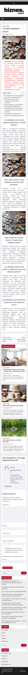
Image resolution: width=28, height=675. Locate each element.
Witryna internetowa (8, 541)
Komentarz (6, 505)
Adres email (6, 533)
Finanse (3, 632)
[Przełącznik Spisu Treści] (22, 93)
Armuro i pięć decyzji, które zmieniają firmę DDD (14, 591)
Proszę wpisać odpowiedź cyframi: (12, 556)
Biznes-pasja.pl (17, 669)
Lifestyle (4, 638)
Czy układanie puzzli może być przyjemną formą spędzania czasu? (14, 114)
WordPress (6, 673)
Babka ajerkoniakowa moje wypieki (13, 405)
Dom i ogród (6, 26)
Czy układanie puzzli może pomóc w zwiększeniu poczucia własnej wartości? (13, 110)
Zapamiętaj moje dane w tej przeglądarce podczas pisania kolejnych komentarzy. (13, 550)
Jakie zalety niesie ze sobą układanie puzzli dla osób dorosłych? (11, 101)
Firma (3, 635)
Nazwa (4, 525)
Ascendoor (16, 671)
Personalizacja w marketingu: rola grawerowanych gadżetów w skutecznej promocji (12, 582)
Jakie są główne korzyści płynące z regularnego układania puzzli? (13, 105)
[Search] (25, 19)
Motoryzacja (5, 641)
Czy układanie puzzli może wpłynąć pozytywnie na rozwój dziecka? (13, 96)
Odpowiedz (8, 486)
